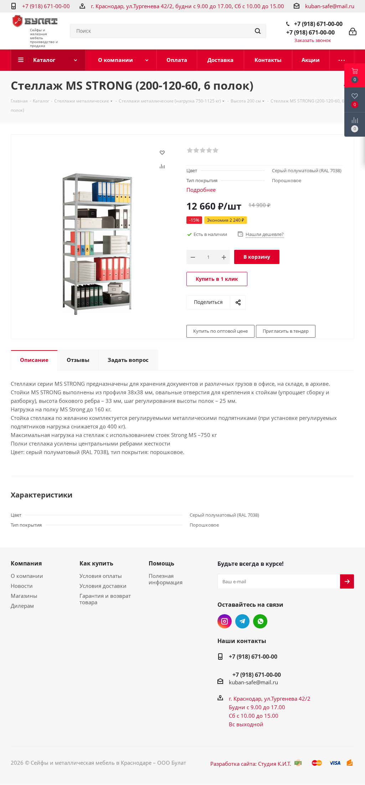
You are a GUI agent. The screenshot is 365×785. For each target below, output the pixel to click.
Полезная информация (165, 579)
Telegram (242, 621)
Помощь (161, 563)
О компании (27, 575)
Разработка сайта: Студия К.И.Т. (250, 763)
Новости (22, 585)
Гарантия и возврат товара (105, 599)
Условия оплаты (100, 575)
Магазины (24, 595)
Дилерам (22, 605)
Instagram (224, 621)
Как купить (96, 563)
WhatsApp (260, 621)
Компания (26, 563)
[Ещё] (342, 60)
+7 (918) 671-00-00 (46, 6)
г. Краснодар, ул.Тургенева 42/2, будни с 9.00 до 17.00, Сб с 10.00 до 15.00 (187, 6)
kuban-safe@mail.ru (329, 6)
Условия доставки (103, 585)
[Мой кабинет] (352, 31)
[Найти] (257, 31)
